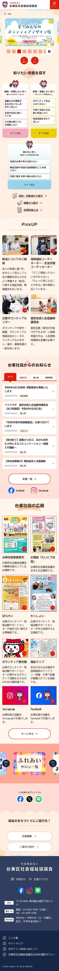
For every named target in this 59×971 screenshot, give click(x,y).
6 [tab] (35, 51)
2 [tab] (14, 51)
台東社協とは (31, 210)
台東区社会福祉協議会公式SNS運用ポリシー (32, 954)
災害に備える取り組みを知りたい (26, 176)
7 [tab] (40, 51)
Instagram (43, 490)
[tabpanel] (30, 32)
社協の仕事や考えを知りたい (24, 161)
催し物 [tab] (36, 377)
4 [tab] (24, 51)
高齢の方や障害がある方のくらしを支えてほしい (13, 104)
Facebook (20, 490)
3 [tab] (19, 51)
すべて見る (15, 133)
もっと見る (27, 734)
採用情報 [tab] (48, 377)
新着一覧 (27, 479)
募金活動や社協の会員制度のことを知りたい (28, 169)
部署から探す (31, 203)
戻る (24, 62)
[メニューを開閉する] (54, 4)
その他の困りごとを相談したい (13, 123)
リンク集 (13, 938)
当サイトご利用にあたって (22, 949)
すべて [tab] (10, 377)
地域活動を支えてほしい (41, 120)
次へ (35, 62)
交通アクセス (41, 879)
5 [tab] (30, 51)
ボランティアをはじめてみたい (41, 102)
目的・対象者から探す (31, 196)
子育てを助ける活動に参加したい (41, 111)
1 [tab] (8, 51)
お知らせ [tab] (23, 377)
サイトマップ (15, 943)
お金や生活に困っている (13, 114)
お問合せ (21, 879)
